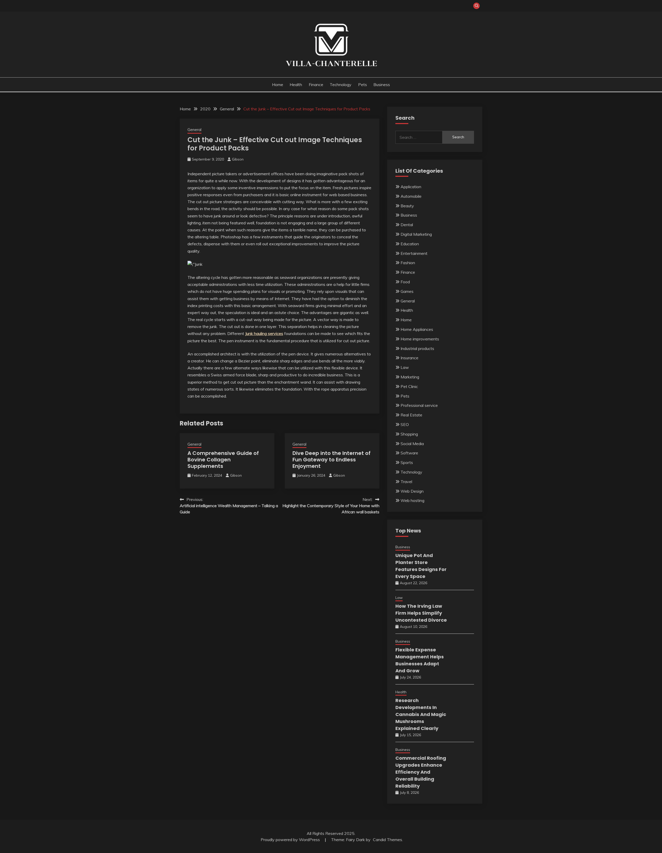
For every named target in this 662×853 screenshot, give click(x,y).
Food (405, 281)
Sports (407, 462)
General (194, 129)
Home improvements (420, 338)
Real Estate (411, 414)
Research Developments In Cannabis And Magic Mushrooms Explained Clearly (420, 714)
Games (407, 291)
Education (410, 243)
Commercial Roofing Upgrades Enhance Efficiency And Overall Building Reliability (420, 772)
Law (405, 367)
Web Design (412, 491)
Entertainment (414, 253)
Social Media (412, 443)
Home (277, 84)
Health (296, 84)
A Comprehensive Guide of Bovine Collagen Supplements (223, 460)
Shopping (409, 434)
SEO (405, 424)
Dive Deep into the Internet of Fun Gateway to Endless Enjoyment (331, 460)
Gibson (238, 159)
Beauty (407, 205)
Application (411, 186)
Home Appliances (417, 329)
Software (409, 452)
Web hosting (412, 500)
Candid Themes (387, 839)
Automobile (411, 196)
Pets (362, 84)
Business (381, 84)
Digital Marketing (416, 234)
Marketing (410, 376)
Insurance (409, 357)
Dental (407, 224)
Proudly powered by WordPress (291, 839)
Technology (340, 84)
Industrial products (417, 348)
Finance (316, 84)
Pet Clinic (409, 386)
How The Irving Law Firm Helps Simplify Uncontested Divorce (421, 613)
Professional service (419, 405)
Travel (406, 481)
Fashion (408, 262)
